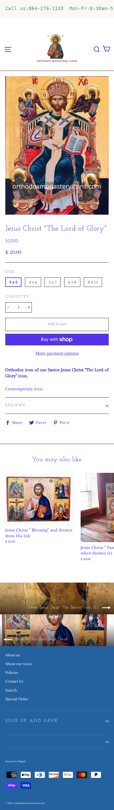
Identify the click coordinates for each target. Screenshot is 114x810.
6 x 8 (72, 282)
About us (12, 655)
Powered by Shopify (15, 761)
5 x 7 (53, 282)
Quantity (17, 296)
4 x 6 (33, 282)
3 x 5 (13, 282)
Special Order (16, 699)
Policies (11, 672)
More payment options (57, 353)
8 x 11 (93, 282)
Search (11, 690)
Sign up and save (31, 721)
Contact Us (14, 681)
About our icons (18, 663)
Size (10, 271)
